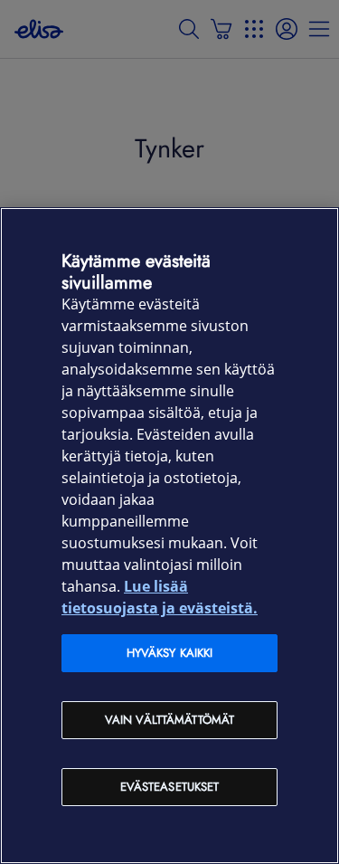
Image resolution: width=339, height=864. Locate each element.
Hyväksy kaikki (170, 652)
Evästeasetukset (170, 786)
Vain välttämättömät (169, 719)
